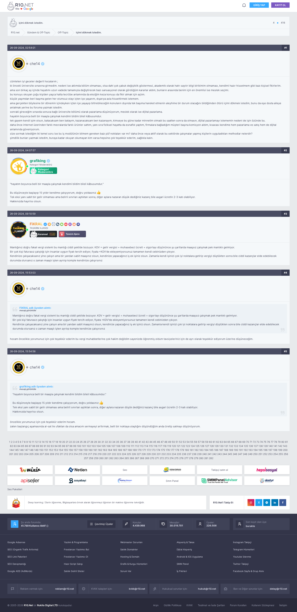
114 (146, 445)
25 (81, 441)
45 (154, 441)
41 (140, 441)
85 (22, 445)
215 (80, 454)
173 (153, 449)
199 (280, 449)
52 (180, 441)
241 (209, 454)
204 (26, 454)
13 (39, 441)
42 (143, 441)
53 (184, 441)
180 (187, 449)
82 (11, 445)
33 (110, 441)
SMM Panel (183, 564)
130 (221, 445)
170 (140, 449)
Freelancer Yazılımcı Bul (76, 549)
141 (275, 445)
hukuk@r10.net (207, 588)
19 (60, 441)
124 (193, 445)
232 (163, 454)
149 (36, 449)
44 (150, 441)
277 (186, 458)
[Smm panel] (219, 480)
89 (37, 445)
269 (147, 458)
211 (61, 454)
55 (191, 441)
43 (147, 441)
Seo (125, 469)
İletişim (283, 605)
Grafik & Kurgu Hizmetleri (133, 564)
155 (66, 449)
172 (149, 449)
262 (111, 458)
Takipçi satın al (219, 469)
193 (250, 449)
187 (221, 449)
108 (118, 445)
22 (70, 441)
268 (142, 458)
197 (270, 449)
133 (236, 445)
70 (247, 441)
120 (174, 445)
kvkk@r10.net (137, 588)
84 (18, 445)
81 (286, 441)
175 (163, 449)
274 (171, 458)
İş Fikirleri (182, 571)
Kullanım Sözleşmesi (263, 605)
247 (240, 454)
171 (144, 449)
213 (71, 454)
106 (108, 445)
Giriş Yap (259, 5)
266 (132, 458)
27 (88, 441)
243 (219, 454)
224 (124, 454)
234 (174, 454)
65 (228, 441)
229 (148, 454)
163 (105, 449)
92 (48, 445)
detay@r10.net (278, 588)
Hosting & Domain (129, 556)
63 (221, 441)
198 (275, 449)
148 (31, 449)
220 (104, 454)
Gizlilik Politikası (172, 605)
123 (188, 445)
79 (279, 441)
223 (119, 454)
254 (275, 454)
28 (91, 441)
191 (241, 449)
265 (126, 458)
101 (84, 445)
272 (162, 458)
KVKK (189, 605)
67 (236, 441)
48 (165, 441)
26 (84, 441)
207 (42, 454)
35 (117, 441)
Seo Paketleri (14, 489)
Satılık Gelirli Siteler (74, 571)
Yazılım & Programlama (76, 542)
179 (182, 449)
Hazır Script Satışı (73, 564)
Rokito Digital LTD (47, 605)
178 (177, 449)
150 (41, 449)
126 (202, 445)
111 (132, 445)
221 (109, 454)
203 (21, 454)
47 (162, 441)
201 (11, 454)
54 (188, 441)
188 (226, 449)
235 (179, 454)
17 (53, 441)
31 (102, 441)
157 (76, 449)
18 (56, 441)
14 (43, 441)
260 (101, 458)
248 (245, 454)
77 (272, 441)
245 (230, 454)
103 (93, 445)
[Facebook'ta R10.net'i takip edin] (282, 502)
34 (113, 441)
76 (268, 441)
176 (168, 449)
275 (176, 458)
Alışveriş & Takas (185, 542)
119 (169, 445)
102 (89, 445)
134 (241, 445)
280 (201, 458)
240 (204, 454)
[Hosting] (77, 469)
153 (56, 449)
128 (212, 445)
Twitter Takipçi (241, 564)
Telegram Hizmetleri (243, 549)
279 (196, 458)
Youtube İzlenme (242, 556)
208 (47, 454)
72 (254, 441)
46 (158, 441)
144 (11, 449)
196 (265, 449)
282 (211, 458)
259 (96, 458)
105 (103, 445)
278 (191, 458)
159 (85, 449)
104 (98, 445)
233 (168, 454)
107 (113, 445)
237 (189, 454)
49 (169, 441)
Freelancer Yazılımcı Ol (76, 556)
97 (67, 445)
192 (246, 449)
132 (231, 445)
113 (142, 445)
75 (264, 441)
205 (31, 454)
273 (166, 458)
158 (80, 449)
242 (214, 454)
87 (30, 445)
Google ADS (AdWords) (19, 571)
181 (192, 449)
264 (121, 458)
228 (143, 454)
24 (77, 441)
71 (251, 441)
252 (265, 454)
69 (243, 441)
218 (95, 454)
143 (285, 445)
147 (26, 449)
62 (217, 441)
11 (33, 441)
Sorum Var (125, 571)
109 (123, 445)
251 (260, 454)
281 (206, 458)
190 (236, 449)
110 (128, 445)
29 (95, 441)
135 (246, 445)
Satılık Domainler (129, 549)
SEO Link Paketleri (17, 556)
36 (121, 441)
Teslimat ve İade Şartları (211, 605)
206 (36, 454)
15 (46, 441)
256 (286, 454)
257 (86, 458)
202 (16, 454)
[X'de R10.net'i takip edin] (258, 502)
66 (232, 441)
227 (139, 454)
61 (214, 441)
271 (157, 458)
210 (57, 454)
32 (106, 441)
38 (128, 441)
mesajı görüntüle (27, 310)
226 (134, 454)
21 (67, 441)
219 (99, 454)
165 (115, 449)
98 (71, 445)
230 (153, 454)
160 (90, 449)
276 (181, 458)
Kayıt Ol (280, 5)
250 (255, 454)
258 (91, 458)
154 (61, 449)
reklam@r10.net (64, 588)
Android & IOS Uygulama (190, 556)
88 (33, 445)
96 (63, 445)
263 (116, 458)
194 (255, 449)
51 (177, 441)
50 (173, 441)
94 (56, 445)
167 (125, 449)
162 (100, 449)
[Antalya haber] (172, 469)
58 (203, 441)
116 (155, 445)
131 (226, 445)
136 (251, 445)
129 (216, 445)
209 (52, 454)
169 (135, 449)
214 (76, 454)
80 (282, 441)
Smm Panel (172, 480)
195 (260, 449)
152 (51, 449)
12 (36, 441)
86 (26, 445)
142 (280, 445)
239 (199, 454)
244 (224, 454)
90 (41, 445)
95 (59, 445)
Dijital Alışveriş (184, 549)
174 (158, 449)
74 (261, 441)
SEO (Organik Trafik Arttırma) (22, 549)
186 (216, 449)
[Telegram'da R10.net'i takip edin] (266, 502)
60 (210, 441)
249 (250, 454)
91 (45, 445)
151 (46, 449)
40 (136, 441)
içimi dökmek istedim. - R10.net (21, 5)
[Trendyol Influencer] (30, 469)
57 (199, 441)
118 (165, 445)
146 (21, 449)
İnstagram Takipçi (242, 542)
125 (197, 445)
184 (206, 449)
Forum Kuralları (238, 605)
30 (99, 441)
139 (265, 445)
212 (66, 454)
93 (52, 445)
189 (231, 449)
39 (132, 441)
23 (74, 441)
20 (63, 441)
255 (280, 454)
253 (270, 454)
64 (225, 441)
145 (16, 449)
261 (106, 458)
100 (79, 445)
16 (50, 441)
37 (125, 441)
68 (240, 441)
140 (270, 445)
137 (256, 445)
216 (85, 454)
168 (130, 449)
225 (129, 454)
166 (120, 449)
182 (196, 449)
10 (30, 441)
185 (211, 449)
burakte (250, 526)
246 (235, 454)
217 (90, 454)
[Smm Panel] (267, 469)
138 (260, 445)
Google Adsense (16, 542)
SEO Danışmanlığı (16, 564)
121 (178, 445)
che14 (35, 64)
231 (159, 454)
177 (172, 449)
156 (71, 449)
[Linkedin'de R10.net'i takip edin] (274, 502)
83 (15, 445)
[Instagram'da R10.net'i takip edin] (251, 502)
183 (201, 449)
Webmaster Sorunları (131, 542)
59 (206, 441)
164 (110, 449)
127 (207, 445)
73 (257, 441)
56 (195, 441)
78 (275, 441)
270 (152, 458)
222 (114, 454)
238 (194, 454)
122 (183, 445)
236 (184, 454)
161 (95, 449)
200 (285, 449)
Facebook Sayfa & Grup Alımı (248, 571)
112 (137, 445)
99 (74, 445)
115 (151, 445)
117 (160, 445)
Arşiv (156, 605)
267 (137, 458)
